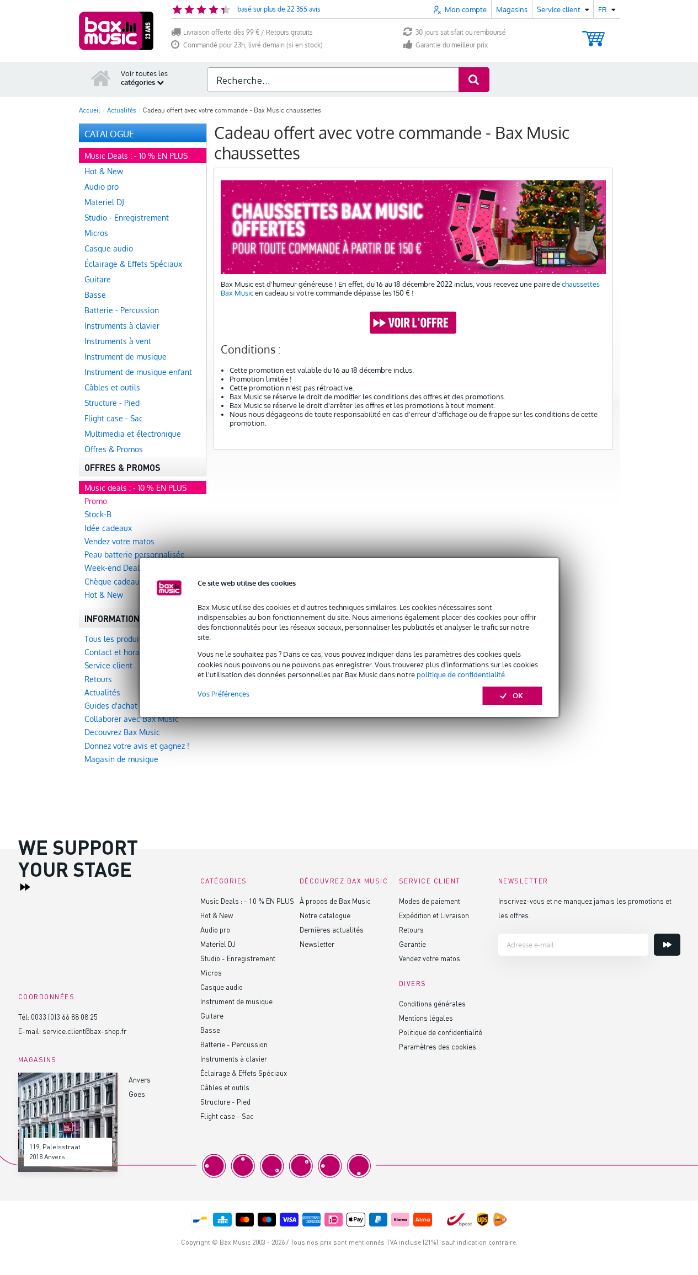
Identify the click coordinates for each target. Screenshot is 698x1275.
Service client (430, 881)
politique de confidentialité (461, 674)
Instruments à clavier (233, 1058)
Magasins (512, 9)
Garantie (412, 944)
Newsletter (317, 944)
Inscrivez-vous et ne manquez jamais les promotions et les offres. (585, 908)
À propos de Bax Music (335, 901)
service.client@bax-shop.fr (84, 1031)
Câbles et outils (224, 1087)
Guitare (211, 1015)
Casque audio (221, 987)
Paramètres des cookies (437, 1046)
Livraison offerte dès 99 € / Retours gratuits (248, 32)
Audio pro (215, 929)
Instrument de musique (236, 1001)
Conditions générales (432, 1003)
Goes (137, 1094)
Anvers (140, 1079)
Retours (411, 929)
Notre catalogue (325, 915)
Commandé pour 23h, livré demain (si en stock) (253, 45)
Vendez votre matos (429, 958)
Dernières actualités (332, 929)
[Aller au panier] (593, 33)
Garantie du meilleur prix (451, 45)
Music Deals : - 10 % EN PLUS (247, 901)
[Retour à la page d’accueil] (101, 78)
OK (518, 695)
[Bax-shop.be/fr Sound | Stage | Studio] (116, 31)
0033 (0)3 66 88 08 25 (64, 1016)
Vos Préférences (223, 693)
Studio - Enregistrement (237, 958)
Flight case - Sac (227, 1116)
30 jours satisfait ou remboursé (460, 32)
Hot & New (216, 915)
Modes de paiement (429, 901)
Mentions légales (426, 1017)
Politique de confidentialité (440, 1032)
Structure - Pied (225, 1101)
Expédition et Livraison (434, 915)
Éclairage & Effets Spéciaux (243, 1073)
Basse (210, 1030)
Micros (211, 972)
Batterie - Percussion (234, 1044)
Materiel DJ (218, 944)
